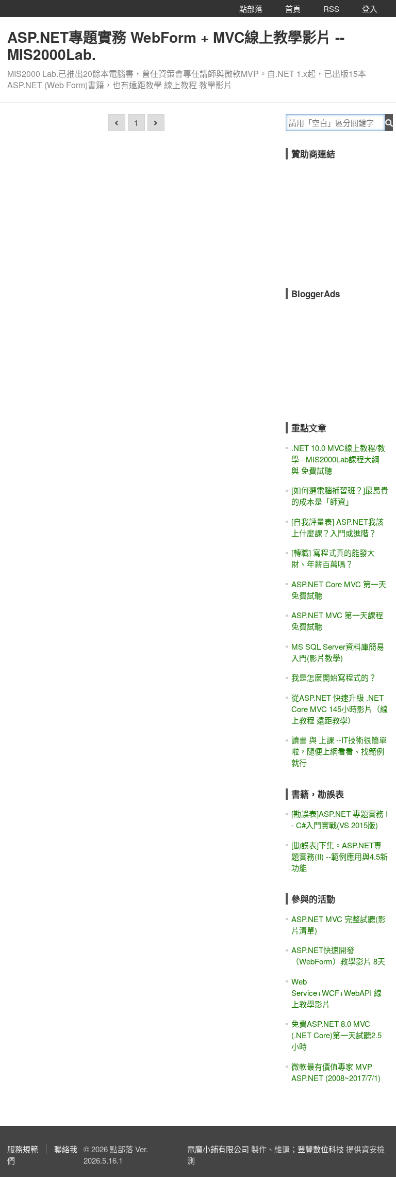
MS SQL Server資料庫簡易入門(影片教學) (337, 652)
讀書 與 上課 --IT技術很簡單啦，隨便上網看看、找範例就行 (339, 751)
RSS (331, 8)
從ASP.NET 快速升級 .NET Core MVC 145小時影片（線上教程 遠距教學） (339, 708)
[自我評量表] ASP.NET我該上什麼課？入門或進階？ (337, 527)
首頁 (293, 8)
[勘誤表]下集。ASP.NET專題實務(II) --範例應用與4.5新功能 (339, 856)
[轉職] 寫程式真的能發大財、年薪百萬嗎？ (333, 558)
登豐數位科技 (321, 1148)
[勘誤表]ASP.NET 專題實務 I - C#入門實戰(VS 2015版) (339, 819)
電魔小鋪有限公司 (218, 1148)
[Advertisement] (341, 216)
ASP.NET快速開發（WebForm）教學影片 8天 (338, 955)
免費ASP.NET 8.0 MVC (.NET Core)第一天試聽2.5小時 (336, 1035)
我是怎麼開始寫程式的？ (333, 677)
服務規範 (22, 1148)
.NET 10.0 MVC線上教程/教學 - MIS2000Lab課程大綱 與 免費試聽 (338, 459)
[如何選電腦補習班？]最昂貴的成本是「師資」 (339, 496)
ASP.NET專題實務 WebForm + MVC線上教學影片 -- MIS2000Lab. (175, 45)
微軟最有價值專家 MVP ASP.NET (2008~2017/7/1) (336, 1072)
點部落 (250, 8)
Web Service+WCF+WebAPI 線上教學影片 (336, 992)
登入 (369, 8)
